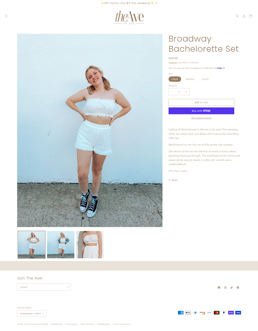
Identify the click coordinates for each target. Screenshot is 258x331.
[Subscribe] (67, 287)
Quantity (173, 85)
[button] (6, 16)
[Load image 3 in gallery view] (90, 244)
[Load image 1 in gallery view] (31, 244)
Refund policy (57, 324)
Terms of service (87, 324)
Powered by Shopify (39, 324)
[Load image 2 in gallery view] (61, 244)
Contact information (121, 324)
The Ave (27, 324)
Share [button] (175, 180)
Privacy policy (71, 324)
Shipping (173, 62)
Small (175, 79)
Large (207, 79)
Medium (192, 79)
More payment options (201, 117)
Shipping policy (103, 324)
